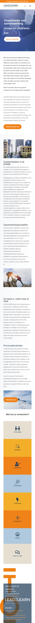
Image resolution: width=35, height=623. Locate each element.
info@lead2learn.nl (12, 580)
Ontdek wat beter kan (12, 126)
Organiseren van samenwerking (16, 602)
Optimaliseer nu (11, 399)
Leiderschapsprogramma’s (15, 595)
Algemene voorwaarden (12, 587)
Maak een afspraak (12, 39)
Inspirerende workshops (14, 604)
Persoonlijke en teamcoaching (16, 600)
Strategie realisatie (12, 597)
